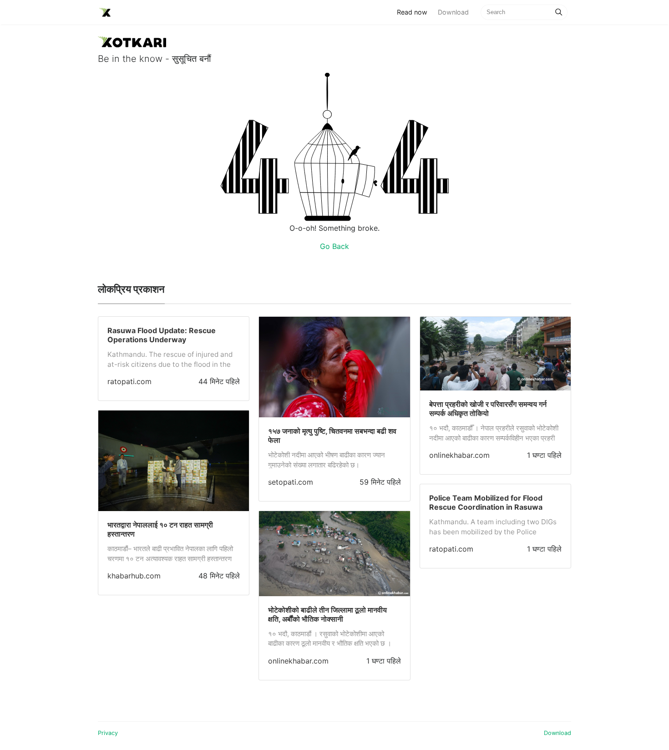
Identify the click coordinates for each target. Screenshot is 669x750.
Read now (414, 12)
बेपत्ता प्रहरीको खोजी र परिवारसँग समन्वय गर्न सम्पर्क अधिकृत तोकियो (488, 409)
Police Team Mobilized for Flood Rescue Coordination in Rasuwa (485, 502)
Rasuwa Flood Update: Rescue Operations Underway (161, 335)
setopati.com (290, 481)
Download (453, 12)
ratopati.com (129, 381)
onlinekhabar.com (298, 660)
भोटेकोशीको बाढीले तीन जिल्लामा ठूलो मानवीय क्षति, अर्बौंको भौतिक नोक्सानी (327, 614)
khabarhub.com (134, 575)
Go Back (334, 246)
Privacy (108, 733)
